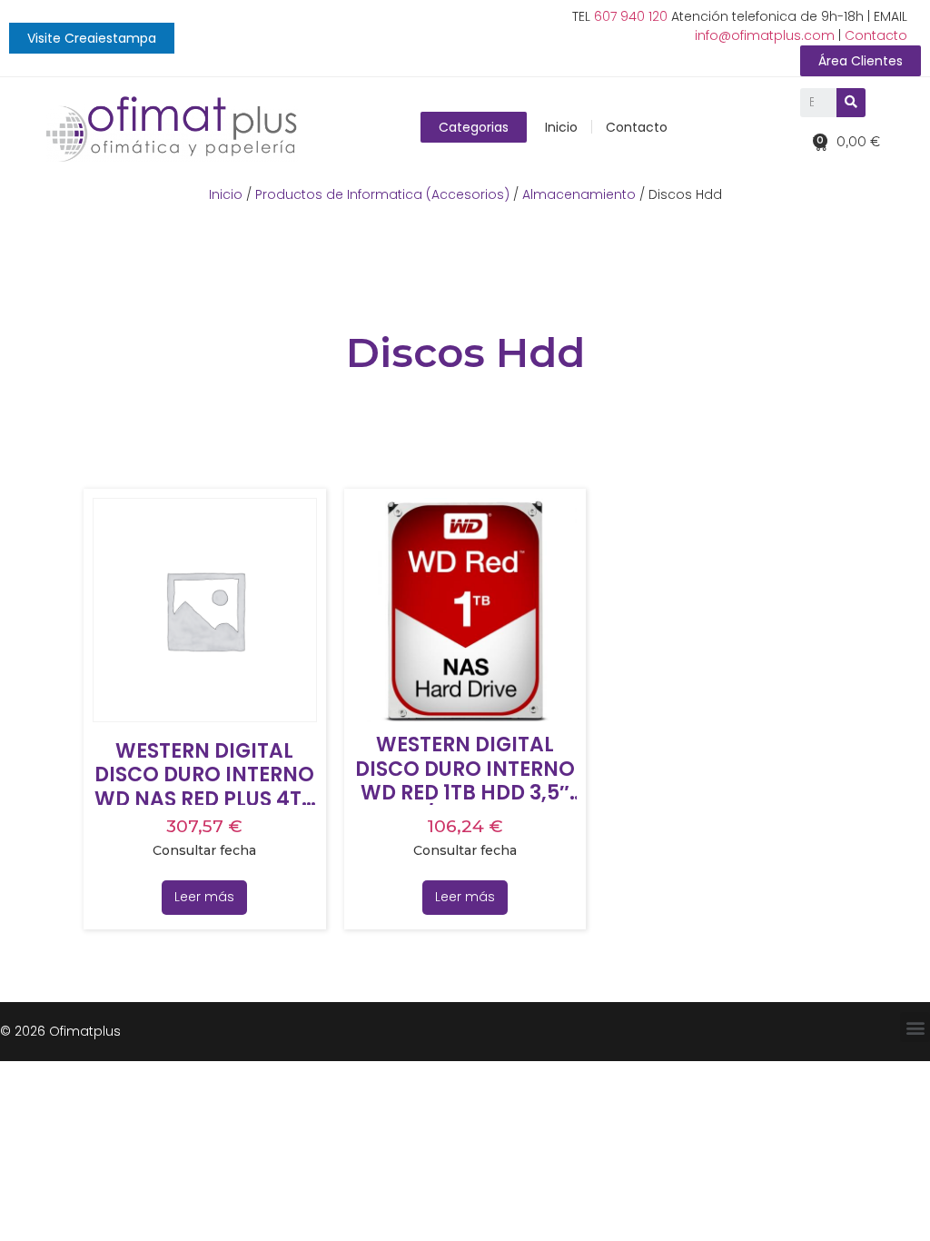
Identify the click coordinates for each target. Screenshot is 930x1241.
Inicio (561, 127)
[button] (91, 38)
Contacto (876, 35)
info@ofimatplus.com (765, 35)
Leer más (204, 897)
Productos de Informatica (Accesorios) (382, 194)
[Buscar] (851, 102)
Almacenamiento (579, 194)
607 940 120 (631, 16)
